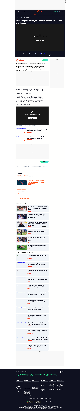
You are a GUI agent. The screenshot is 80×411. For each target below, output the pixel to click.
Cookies (55, 407)
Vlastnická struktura (26, 408)
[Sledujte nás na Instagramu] (19, 11)
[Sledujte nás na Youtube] (25, 11)
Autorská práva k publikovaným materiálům (23, 407)
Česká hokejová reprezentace (22, 175)
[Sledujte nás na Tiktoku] (23, 11)
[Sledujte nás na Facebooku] (17, 11)
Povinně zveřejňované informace (52, 408)
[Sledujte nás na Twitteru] (21, 11)
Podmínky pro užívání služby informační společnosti (36, 407)
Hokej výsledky (20, 198)
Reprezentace (26, 198)
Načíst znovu (40, 40)
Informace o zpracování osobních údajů (48, 407)
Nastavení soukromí (59, 407)
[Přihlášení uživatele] (59, 11)
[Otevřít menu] (63, 11)
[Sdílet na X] (19, 161)
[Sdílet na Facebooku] (17, 161)
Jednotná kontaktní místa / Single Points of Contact (36, 408)
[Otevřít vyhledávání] (61, 11)
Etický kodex (45, 408)
